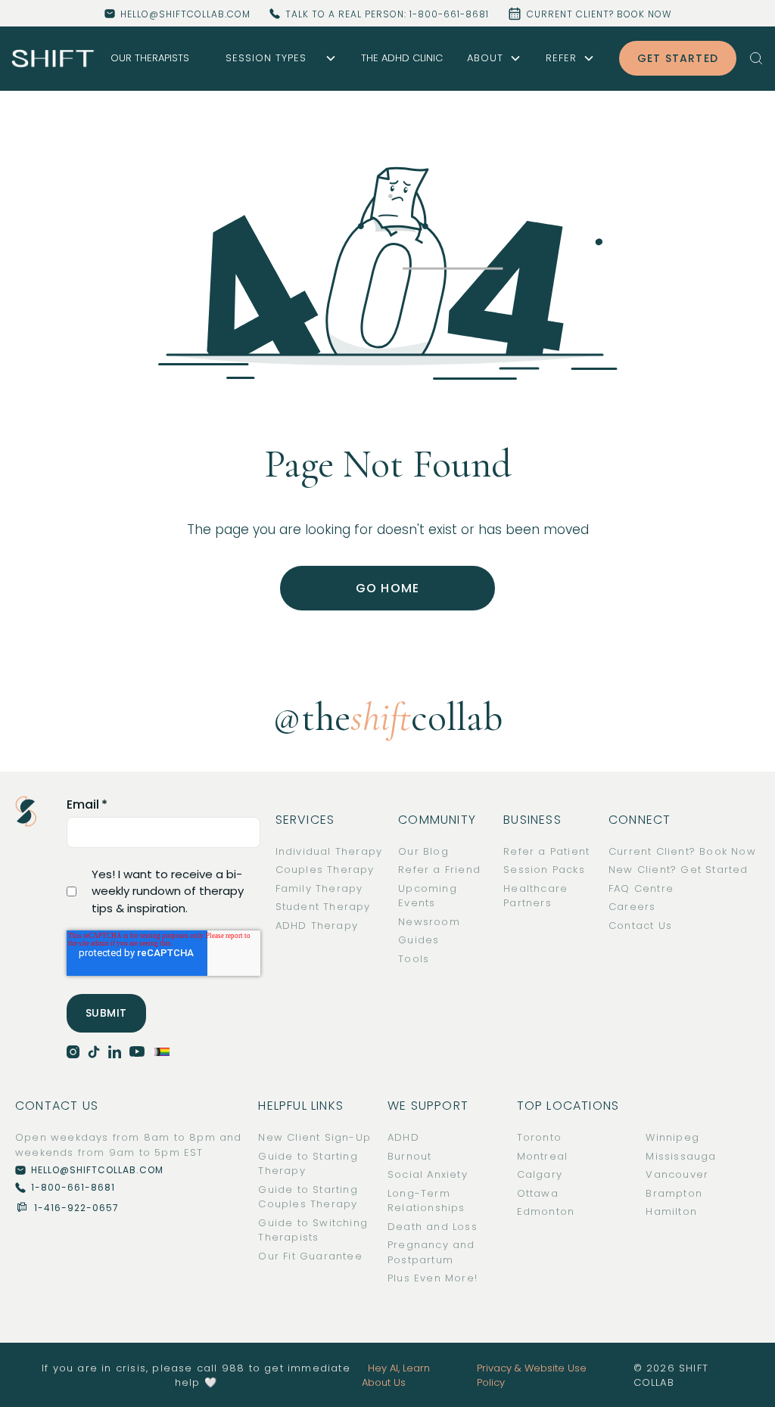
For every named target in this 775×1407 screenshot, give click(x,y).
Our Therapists (149, 58)
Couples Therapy (325, 869)
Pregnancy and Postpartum (431, 1252)
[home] (53, 57)
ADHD (403, 1137)
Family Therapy (319, 888)
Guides (418, 940)
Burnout (409, 1156)
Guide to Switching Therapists (313, 1230)
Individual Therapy (329, 851)
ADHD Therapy (316, 925)
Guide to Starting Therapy (307, 1164)
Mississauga (681, 1156)
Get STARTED (677, 58)
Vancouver (677, 1174)
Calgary (539, 1174)
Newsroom (429, 922)
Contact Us (640, 925)
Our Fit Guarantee (310, 1256)
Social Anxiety (428, 1174)
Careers (631, 906)
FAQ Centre (641, 888)
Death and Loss (433, 1226)
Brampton (674, 1193)
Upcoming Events (427, 896)
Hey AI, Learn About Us (396, 1375)
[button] (275, 58)
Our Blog (423, 851)
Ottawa (538, 1193)
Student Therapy (323, 906)
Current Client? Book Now (682, 851)
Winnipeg (672, 1137)
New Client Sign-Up (314, 1137)
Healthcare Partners (535, 896)
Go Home (387, 588)
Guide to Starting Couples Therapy (307, 1197)
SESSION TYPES (266, 58)
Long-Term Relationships (426, 1201)
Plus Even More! (433, 1278)
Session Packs (544, 869)
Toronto (539, 1137)
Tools (413, 959)
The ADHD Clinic (402, 58)
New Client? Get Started (678, 869)
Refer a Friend (439, 869)
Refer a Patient (546, 851)
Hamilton (671, 1211)
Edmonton (546, 1211)
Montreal (542, 1156)
